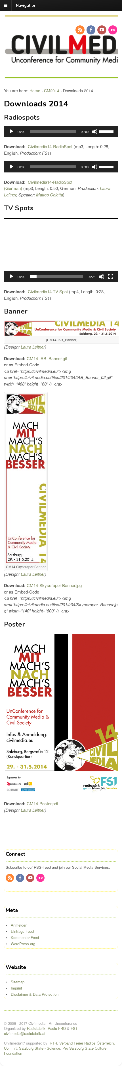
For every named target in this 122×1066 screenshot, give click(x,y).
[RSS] (80, 30)
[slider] (107, 131)
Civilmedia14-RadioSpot (50, 146)
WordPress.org (23, 943)
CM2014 (51, 90)
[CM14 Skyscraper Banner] (26, 561)
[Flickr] (113, 30)
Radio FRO (57, 1028)
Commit (10, 1048)
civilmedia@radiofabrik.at (24, 1033)
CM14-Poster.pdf (42, 803)
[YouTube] (102, 30)
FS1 (74, 1028)
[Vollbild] (110, 276)
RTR (53, 1043)
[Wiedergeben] (11, 131)
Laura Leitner (33, 347)
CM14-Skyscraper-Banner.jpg (54, 585)
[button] (61, 250)
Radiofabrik (36, 1028)
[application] (61, 131)
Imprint (16, 988)
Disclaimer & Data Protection (34, 994)
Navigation (26, 5)
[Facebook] (91, 30)
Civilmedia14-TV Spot (48, 291)
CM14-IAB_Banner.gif (47, 358)
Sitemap (17, 981)
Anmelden (19, 925)
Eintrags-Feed (22, 931)
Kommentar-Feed (25, 937)
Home (35, 90)
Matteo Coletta (49, 195)
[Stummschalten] (95, 131)
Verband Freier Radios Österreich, (87, 1043)
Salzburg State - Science (39, 1048)
